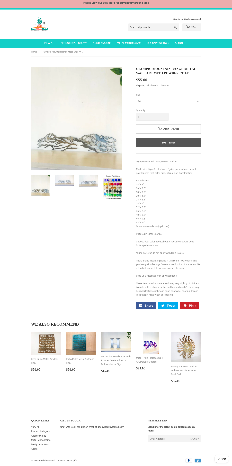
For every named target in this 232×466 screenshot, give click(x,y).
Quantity (140, 110)
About (179, 42)
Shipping (140, 85)
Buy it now (168, 142)
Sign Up (195, 439)
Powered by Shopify (67, 460)
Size (138, 94)
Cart (194, 27)
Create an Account (192, 19)
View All (49, 42)
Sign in (176, 19)
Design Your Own (158, 42)
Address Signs (102, 42)
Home (34, 51)
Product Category (72, 42)
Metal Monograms (129, 42)
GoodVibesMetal (47, 460)
